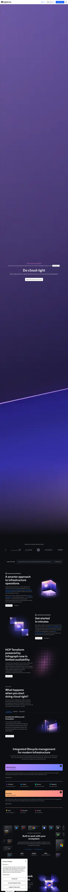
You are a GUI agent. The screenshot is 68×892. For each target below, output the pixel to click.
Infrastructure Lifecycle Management (13, 590)
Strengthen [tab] (22, 711)
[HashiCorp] (6, 2)
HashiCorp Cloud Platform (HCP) (54, 626)
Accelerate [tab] (8, 711)
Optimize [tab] (15, 711)
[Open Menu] (66, 2)
